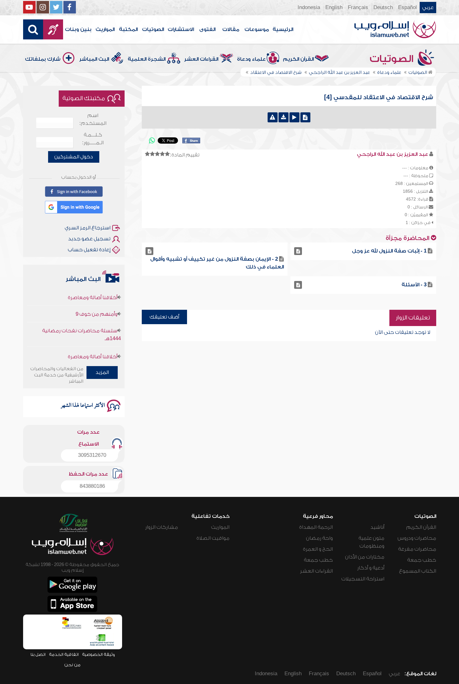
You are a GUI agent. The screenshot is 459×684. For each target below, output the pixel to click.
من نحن (72, 664)
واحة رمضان (319, 538)
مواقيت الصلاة (213, 538)
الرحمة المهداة (316, 527)
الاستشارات (181, 29)
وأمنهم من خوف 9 (96, 305)
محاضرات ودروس (416, 538)
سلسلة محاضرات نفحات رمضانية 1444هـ (81, 325)
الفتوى (207, 29)
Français (358, 7)
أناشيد (377, 527)
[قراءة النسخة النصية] (305, 117)
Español (407, 7)
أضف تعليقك (164, 317)
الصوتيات (153, 29)
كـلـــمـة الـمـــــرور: (93, 138)
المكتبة (128, 29)
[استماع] (294, 117)
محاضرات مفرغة (417, 549)
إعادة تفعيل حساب (89, 250)
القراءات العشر (201, 59)
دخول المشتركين (73, 157)
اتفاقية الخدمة (64, 654)
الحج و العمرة (318, 549)
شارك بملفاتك (43, 59)
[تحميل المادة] (284, 117)
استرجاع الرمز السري (88, 228)
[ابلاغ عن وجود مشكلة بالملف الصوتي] (273, 117)
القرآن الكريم (298, 59)
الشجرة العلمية (146, 59)
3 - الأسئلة (414, 285)
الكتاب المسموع (417, 571)
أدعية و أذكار (370, 568)
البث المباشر (94, 59)
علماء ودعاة (251, 59)
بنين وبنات (78, 29)
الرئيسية (283, 29)
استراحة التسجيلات (362, 579)
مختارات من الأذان (364, 557)
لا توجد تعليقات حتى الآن (402, 332)
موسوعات (256, 29)
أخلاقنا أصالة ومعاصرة (92, 288)
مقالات (230, 29)
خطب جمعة (421, 560)
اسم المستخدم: (92, 119)
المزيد (102, 372)
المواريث (105, 29)
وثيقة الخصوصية (98, 654)
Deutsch (383, 7)
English (334, 7)
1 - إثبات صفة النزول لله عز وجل (389, 251)
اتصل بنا (38, 654)
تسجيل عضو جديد (89, 239)
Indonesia (309, 7)
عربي (428, 7)
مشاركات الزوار (161, 527)
